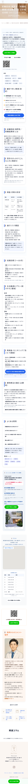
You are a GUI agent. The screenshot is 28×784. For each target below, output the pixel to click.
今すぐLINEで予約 (14, 781)
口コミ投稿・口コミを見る (14, 600)
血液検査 (18, 461)
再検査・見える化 (16, 80)
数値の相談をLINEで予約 (14, 115)
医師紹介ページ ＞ (9, 698)
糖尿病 (11, 32)
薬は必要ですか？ (9, 440)
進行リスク (14, 78)
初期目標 (19, 78)
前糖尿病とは (7, 75)
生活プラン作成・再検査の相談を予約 (15, 371)
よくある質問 (15, 83)
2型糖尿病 (16, 458)
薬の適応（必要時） (8, 83)
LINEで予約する (14, 622)
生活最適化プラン (8, 80)
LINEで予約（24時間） (9, 52)
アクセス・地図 (7, 57)
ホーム (4, 32)
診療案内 (7, 32)
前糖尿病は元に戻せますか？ (12, 426)
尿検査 (6, 464)
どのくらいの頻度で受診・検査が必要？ (13, 435)
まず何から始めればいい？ (11, 430)
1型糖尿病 (7, 461)
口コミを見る (17, 57)
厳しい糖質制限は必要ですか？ (12, 444)
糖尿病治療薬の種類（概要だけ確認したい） (15, 409)
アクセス (20, 83)
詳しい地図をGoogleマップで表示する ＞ (14, 502)
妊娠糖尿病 (13, 461)
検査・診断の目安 (8, 78)
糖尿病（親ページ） (8, 458)
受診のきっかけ (13, 75)
